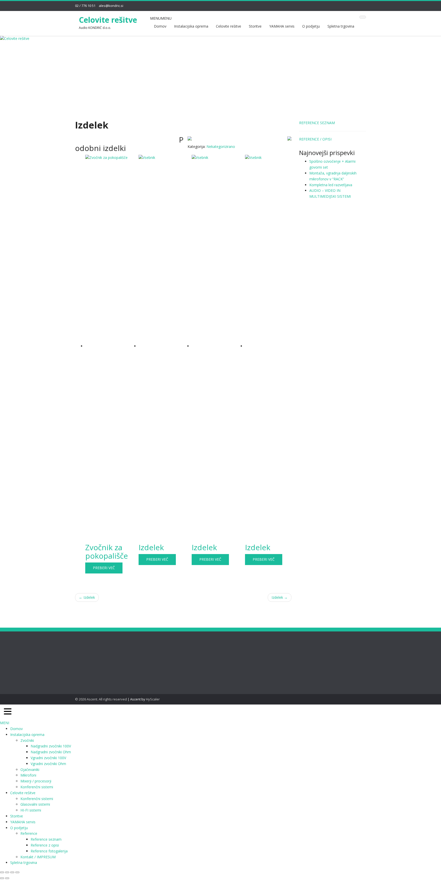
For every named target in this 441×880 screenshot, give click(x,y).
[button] (161, 18)
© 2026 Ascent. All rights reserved (101, 699)
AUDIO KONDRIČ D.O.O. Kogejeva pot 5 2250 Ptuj (166, 656)
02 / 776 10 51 (85, 5)
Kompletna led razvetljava (330, 184)
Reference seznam (46, 839)
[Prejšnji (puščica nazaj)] (2, 878)
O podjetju (311, 26)
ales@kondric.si (111, 5)
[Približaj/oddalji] (2, 872)
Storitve (255, 26)
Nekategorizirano (220, 146)
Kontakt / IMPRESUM (38, 856)
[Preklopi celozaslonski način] (7, 872)
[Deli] (12, 872)
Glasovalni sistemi (35, 804)
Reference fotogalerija (49, 851)
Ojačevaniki (29, 769)
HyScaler (153, 699)
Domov (160, 26)
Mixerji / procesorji (35, 781)
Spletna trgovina (340, 26)
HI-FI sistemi (30, 810)
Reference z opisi (45, 845)
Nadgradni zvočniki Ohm (51, 751)
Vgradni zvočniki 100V (48, 757)
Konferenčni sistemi (36, 786)
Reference (28, 833)
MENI (4, 722)
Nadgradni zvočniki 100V (51, 746)
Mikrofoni (28, 775)
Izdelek (87, 597)
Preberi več (104, 567)
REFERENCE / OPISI (315, 139)
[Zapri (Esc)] (17, 872)
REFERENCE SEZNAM (317, 122)
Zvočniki (27, 740)
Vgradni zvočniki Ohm (48, 763)
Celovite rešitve (108, 20)
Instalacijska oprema (191, 26)
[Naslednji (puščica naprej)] (7, 878)
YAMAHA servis (282, 26)
